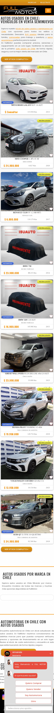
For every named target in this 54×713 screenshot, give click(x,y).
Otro (33, 701)
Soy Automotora (33, 695)
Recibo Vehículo (27, 269)
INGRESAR (32, 2)
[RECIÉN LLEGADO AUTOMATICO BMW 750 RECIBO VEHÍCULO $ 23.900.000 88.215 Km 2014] (27, 276)
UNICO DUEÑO (27, 484)
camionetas (14, 37)
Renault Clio (27, 215)
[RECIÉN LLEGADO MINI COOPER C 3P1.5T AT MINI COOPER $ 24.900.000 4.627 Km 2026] (27, 169)
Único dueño (27, 376)
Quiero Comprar (33, 683)
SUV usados (30, 34)
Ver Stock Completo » (16, 59)
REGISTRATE (45, 2)
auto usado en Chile (25, 48)
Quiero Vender (33, 689)
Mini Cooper (27, 162)
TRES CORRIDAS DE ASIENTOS (27, 430)
